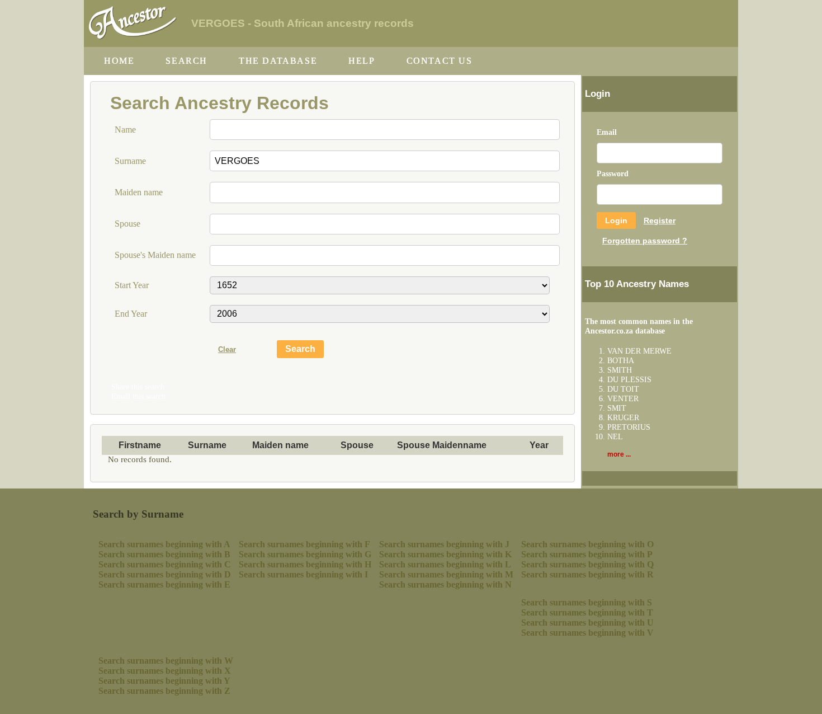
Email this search (138, 396)
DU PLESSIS (629, 379)
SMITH (619, 369)
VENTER (623, 398)
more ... (619, 454)
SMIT (616, 407)
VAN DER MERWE (639, 350)
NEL (615, 436)
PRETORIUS (628, 426)
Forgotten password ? (644, 240)
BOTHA (620, 360)
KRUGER (623, 417)
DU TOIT (623, 388)
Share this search (137, 386)
